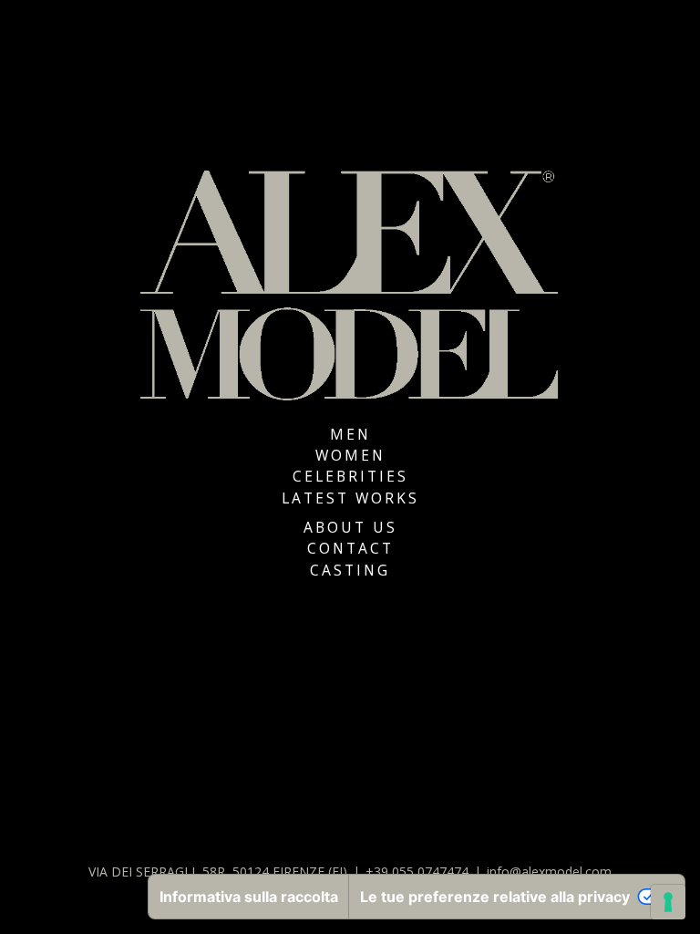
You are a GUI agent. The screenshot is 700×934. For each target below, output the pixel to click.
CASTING (350, 570)
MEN (350, 434)
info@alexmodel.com (549, 871)
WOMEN (350, 455)
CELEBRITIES (350, 476)
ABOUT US (350, 527)
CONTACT (350, 548)
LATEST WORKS (350, 498)
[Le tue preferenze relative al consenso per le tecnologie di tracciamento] (668, 902)
